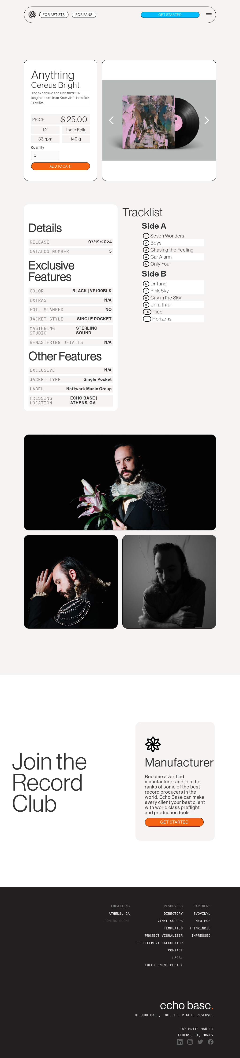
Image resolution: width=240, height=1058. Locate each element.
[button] (111, 120)
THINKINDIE (199, 928)
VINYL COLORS (170, 920)
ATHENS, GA (119, 913)
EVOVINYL (202, 913)
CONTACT (175, 950)
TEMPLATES (173, 928)
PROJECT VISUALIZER (164, 935)
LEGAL (177, 957)
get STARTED (170, 15)
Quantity (37, 147)
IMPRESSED (200, 935)
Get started (174, 822)
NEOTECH (203, 920)
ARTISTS (54, 15)
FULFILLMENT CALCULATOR (159, 943)
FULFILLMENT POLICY (164, 965)
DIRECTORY (173, 913)
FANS (84, 15)
